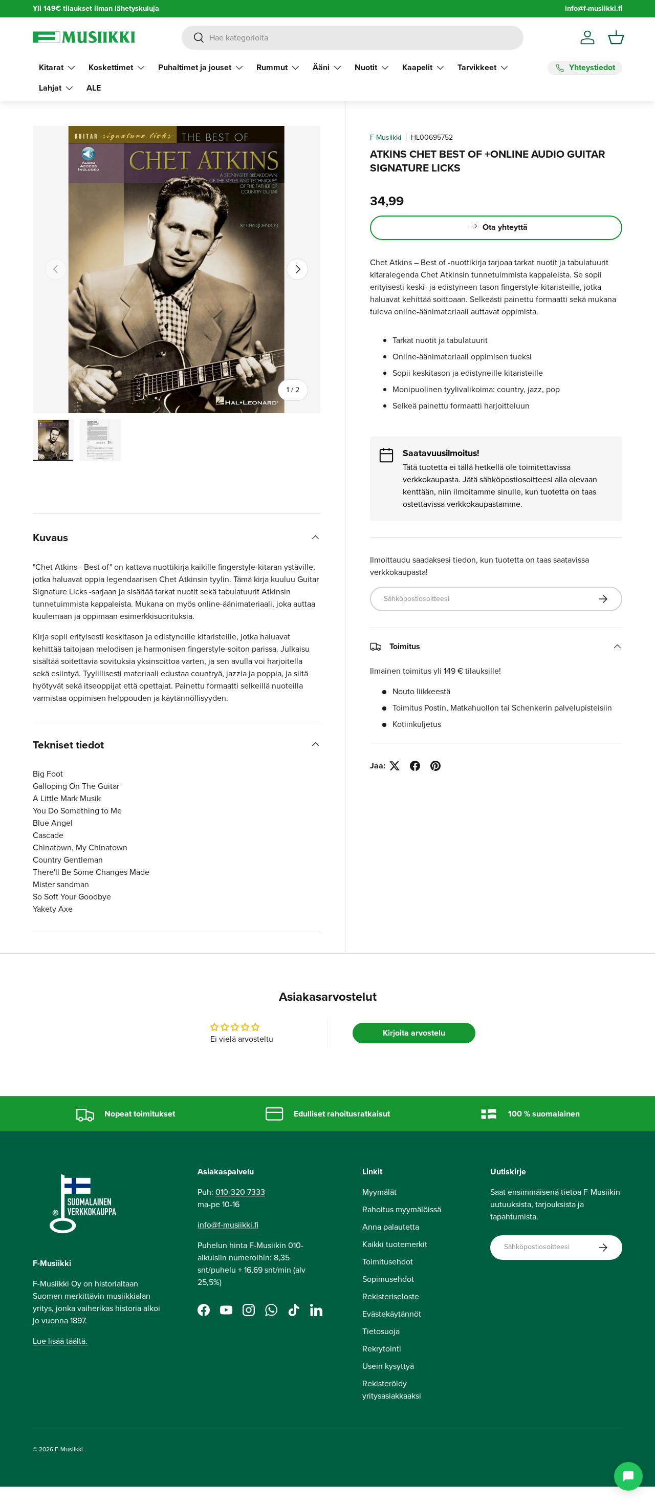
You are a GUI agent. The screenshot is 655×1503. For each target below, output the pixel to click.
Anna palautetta (390, 1227)
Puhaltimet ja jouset (194, 67)
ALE (93, 88)
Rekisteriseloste (390, 1296)
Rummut (272, 67)
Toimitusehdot (387, 1262)
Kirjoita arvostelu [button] (414, 1033)
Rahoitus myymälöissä (401, 1209)
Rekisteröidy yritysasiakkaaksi (391, 1390)
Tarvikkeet (476, 67)
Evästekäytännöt (391, 1314)
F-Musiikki (385, 137)
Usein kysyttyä (388, 1366)
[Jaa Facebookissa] (415, 766)
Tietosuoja (381, 1331)
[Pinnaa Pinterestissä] (435, 766)
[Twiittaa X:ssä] (394, 766)
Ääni (321, 67)
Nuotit (366, 67)
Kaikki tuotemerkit (394, 1244)
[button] (616, 37)
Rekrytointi (381, 1349)
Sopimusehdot (388, 1279)
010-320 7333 (240, 1192)
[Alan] (628, 1476)
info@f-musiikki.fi (593, 8)
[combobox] (352, 38)
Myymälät (379, 1192)
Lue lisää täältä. (60, 1341)
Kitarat (51, 67)
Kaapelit (417, 67)
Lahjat (50, 88)
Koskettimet (111, 67)
